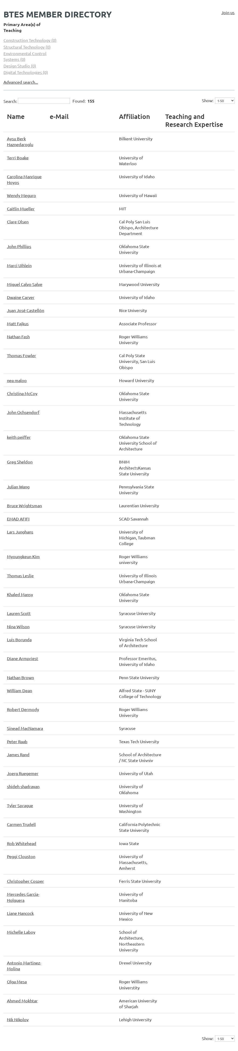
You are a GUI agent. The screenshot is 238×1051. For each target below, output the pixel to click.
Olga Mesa (17, 981)
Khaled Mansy (20, 594)
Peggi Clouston (21, 856)
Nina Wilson (18, 626)
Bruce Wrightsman (24, 505)
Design (19, 65)
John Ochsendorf (23, 412)
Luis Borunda (19, 639)
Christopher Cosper (25, 881)
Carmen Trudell (21, 824)
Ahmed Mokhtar (22, 1000)
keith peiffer (19, 437)
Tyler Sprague (20, 805)
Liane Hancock (20, 913)
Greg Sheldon (20, 461)
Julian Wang (18, 486)
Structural (27, 46)
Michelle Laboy (21, 932)
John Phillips (19, 246)
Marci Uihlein (19, 265)
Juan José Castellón (25, 310)
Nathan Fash (18, 336)
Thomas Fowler (21, 355)
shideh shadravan (23, 786)
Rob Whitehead (21, 843)
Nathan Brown (20, 677)
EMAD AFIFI (18, 518)
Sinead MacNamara (25, 728)
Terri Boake (18, 157)
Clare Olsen (18, 221)
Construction (29, 40)
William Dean (19, 690)
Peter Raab (17, 741)
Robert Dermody (23, 709)
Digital (25, 72)
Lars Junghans (20, 531)
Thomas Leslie (20, 575)
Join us (228, 12)
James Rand (18, 754)
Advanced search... (20, 82)
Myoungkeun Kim (23, 556)
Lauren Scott (19, 613)
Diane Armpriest (22, 658)
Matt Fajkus (18, 323)
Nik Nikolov (18, 1019)
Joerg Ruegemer (22, 773)
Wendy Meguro (21, 195)
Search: (10, 100)
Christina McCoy (22, 393)
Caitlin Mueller (21, 208)
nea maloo (17, 380)
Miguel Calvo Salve (24, 284)
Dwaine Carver (20, 297)
